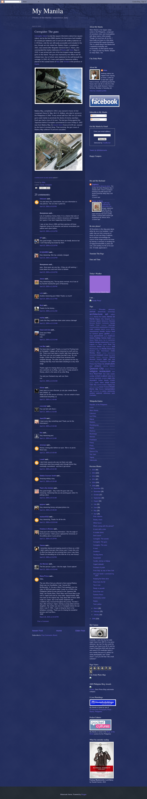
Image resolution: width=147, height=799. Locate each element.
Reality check (97, 520)
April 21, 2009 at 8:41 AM (48, 469)
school (97, 376)
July (95, 504)
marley (42, 318)
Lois (41, 293)
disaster (108, 329)
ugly (91, 391)
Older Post (80, 631)
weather (92, 393)
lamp (100, 344)
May (95, 510)
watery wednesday (108, 391)
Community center (99, 598)
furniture (95, 334)
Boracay (92, 323)
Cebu (97, 325)
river (113, 371)
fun (91, 333)
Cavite (37, 64)
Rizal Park (98, 374)
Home (59, 631)
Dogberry (95, 184)
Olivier (42, 388)
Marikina (92, 431)
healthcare (111, 336)
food (113, 331)
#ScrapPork (93, 309)
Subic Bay (93, 385)
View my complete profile (98, 91)
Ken (41, 433)
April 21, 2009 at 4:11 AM (48, 438)
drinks (113, 329)
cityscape (111, 325)
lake (96, 344)
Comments (96, 119)
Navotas (92, 437)
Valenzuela (93, 460)
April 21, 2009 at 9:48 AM (48, 510)
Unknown (43, 199)
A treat (95, 548)
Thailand (106, 387)
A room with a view (99, 529)
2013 (94, 473)
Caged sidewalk (98, 564)
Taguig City (111, 385)
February (97, 611)
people (107, 364)
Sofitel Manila (103, 380)
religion (94, 371)
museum (100, 355)
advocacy (111, 309)
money (104, 353)
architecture (96, 314)
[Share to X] (45, 188)
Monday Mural (95, 353)
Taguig (92, 457)
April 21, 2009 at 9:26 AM (48, 481)
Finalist (92, 689)
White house (97, 523)
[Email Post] (36, 188)
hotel (109, 338)
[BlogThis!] (42, 188)
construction (103, 327)
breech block (58, 125)
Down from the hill (99, 582)
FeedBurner (106, 143)
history (92, 338)
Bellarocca (105, 321)
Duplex (95, 601)
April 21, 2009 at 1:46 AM (48, 399)
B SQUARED (44, 252)
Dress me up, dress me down (101, 186)
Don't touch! (97, 535)
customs (97, 329)
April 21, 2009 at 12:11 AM (48, 311)
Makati (92, 419)
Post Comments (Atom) (49, 635)
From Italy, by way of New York (103, 570)
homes (104, 338)
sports (97, 382)
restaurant (104, 371)
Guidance (96, 551)
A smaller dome (98, 532)
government (98, 336)
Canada (112, 323)
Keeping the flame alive (101, 579)
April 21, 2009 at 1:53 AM (48, 412)
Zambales (93, 395)
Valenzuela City (97, 391)
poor (91, 366)
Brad (41, 305)
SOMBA (112, 380)
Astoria (91, 316)
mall (113, 346)
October (96, 495)
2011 (94, 479)
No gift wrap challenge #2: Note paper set (107, 204)
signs (109, 378)
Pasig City (101, 364)
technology (96, 387)
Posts (94, 115)
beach (99, 321)
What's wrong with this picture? (103, 526)
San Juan (106, 374)
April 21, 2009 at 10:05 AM (48, 522)
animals (92, 312)
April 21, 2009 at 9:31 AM (48, 498)
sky (113, 378)
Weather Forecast (95, 292)
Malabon (108, 346)
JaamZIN (43, 418)
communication (94, 327)
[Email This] (40, 188)
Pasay (92, 442)
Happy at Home (97, 201)
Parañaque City (105, 361)
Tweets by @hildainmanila (98, 150)
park (113, 361)
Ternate (66, 62)
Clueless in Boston (46, 529)
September (97, 498)
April (95, 514)
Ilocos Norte (94, 340)
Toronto (101, 389)
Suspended (97, 558)
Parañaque (93, 440)
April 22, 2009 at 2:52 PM (48, 557)
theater (112, 387)
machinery (93, 346)
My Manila (47, 10)
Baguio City (99, 319)
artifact (113, 314)
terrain (101, 387)
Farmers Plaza (98, 594)
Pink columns (97, 516)
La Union (112, 342)
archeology (111, 311)
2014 (94, 470)
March (96, 608)
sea (109, 376)
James (42, 279)
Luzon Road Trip (109, 344)
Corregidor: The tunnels (101, 539)
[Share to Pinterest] (49, 188)
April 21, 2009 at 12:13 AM (48, 323)
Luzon (92, 407)
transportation (110, 389)
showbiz (104, 378)
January (96, 615)
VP (41, 238)
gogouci (43, 504)
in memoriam (110, 340)
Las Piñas (93, 416)
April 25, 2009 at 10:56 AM (48, 569)
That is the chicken (46, 488)
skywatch (93, 380)
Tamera (42, 545)
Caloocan (93, 413)
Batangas (93, 321)
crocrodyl (43, 406)
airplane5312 (44, 517)
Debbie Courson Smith (48, 476)
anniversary (102, 312)
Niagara (99, 359)
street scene (110, 382)
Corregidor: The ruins (100, 545)
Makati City (101, 346)
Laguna (92, 344)
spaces (91, 382)
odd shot (111, 359)
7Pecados (102, 309)
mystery (98, 357)
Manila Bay (111, 349)
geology (113, 333)
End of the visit (98, 591)
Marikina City (94, 351)
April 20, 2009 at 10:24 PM (48, 245)
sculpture (103, 376)
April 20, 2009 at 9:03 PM (48, 206)
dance (103, 329)
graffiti (105, 336)
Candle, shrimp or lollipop (101, 561)
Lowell (42, 459)
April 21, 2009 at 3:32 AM (48, 426)
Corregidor (48, 185)
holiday (98, 338)
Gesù (91, 336)
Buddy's (98, 323)
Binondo (112, 321)
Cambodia (105, 323)
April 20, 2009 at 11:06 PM (48, 286)
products (98, 366)
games (101, 334)
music (106, 355)
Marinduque (105, 351)
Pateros (92, 448)
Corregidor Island (41, 36)
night (105, 359)
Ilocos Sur (102, 340)
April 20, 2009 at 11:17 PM (48, 299)
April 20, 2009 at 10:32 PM (48, 258)
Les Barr (43, 346)
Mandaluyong (94, 425)
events (102, 331)
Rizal (91, 374)
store (102, 382)
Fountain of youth (99, 567)
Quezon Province (110, 369)
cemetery (104, 325)
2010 (94, 482)
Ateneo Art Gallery (100, 317)
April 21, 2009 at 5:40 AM (48, 453)
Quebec (112, 366)
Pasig (91, 445)
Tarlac (91, 387)
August (96, 501)
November (97, 491)
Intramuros (104, 342)
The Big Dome (98, 555)
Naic (58, 62)
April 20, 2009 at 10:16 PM (48, 231)
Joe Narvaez (44, 564)
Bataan (113, 319)
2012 (94, 476)
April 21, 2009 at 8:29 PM (48, 539)
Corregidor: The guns (100, 542)
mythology (105, 357)
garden (107, 334)
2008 (94, 619)
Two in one (96, 585)
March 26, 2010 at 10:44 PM (49, 617)
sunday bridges (102, 384)
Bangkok (107, 319)
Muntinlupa (93, 434)
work (113, 393)
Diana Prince (44, 576)
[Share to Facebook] (47, 188)
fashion (108, 331)
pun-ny (105, 366)
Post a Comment (43, 621)
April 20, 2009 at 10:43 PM (48, 272)
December (97, 488)
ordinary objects (94, 361)
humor (113, 338)
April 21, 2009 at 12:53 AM (48, 381)
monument (93, 355)
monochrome (111, 353)
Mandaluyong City (95, 348)
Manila (63, 50)
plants (112, 364)
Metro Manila (94, 410)
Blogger (83, 794)
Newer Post (37, 631)
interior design (95, 342)
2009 (94, 486)
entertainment (94, 331)
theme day (94, 389)
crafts (91, 329)
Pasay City (93, 364)
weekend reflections (103, 393)
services (98, 378)
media (113, 351)
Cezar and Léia (45, 330)
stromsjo (43, 445)
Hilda (105, 70)
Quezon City (97, 368)
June (95, 507)
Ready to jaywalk (99, 588)
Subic (72, 50)
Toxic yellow (97, 604)
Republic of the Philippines (98, 404)
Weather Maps (105, 292)
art (106, 314)
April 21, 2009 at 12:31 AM (48, 340)
